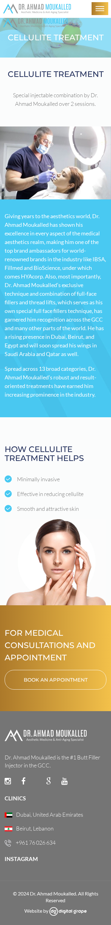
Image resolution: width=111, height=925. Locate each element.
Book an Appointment (56, 680)
